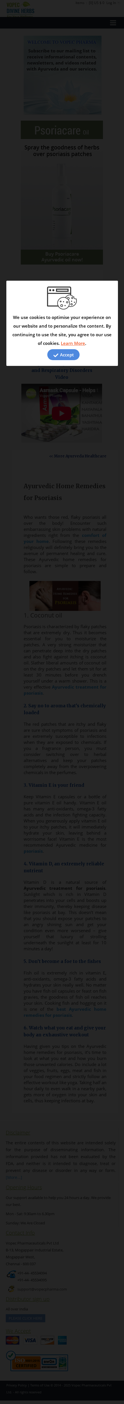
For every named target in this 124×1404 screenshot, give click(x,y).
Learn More (73, 343)
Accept (66, 355)
